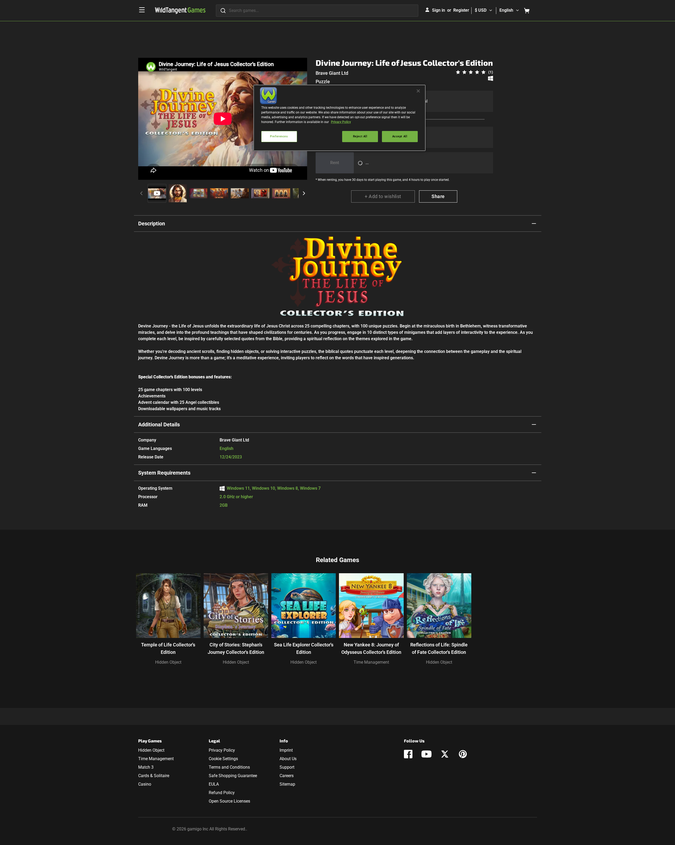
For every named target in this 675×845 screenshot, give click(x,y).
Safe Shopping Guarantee (233, 775)
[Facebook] (408, 754)
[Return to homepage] (180, 10)
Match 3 (146, 767)
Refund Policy (222, 792)
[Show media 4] (219, 193)
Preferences (279, 136)
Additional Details (159, 424)
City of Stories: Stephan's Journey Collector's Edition (236, 648)
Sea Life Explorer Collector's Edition (303, 648)
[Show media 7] (281, 193)
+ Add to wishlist (383, 196)
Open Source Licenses (229, 801)
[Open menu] (142, 10)
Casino (144, 784)
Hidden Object (168, 662)
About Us (288, 758)
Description (151, 223)
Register (461, 10)
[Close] (418, 91)
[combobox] (317, 11)
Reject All (360, 136)
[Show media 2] (177, 193)
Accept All (399, 136)
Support (287, 767)
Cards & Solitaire (153, 775)
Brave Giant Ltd (332, 73)
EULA (214, 784)
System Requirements (164, 473)
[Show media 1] (157, 193)
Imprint (286, 750)
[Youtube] (426, 754)
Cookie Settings (223, 758)
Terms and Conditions (229, 767)
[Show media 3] (198, 193)
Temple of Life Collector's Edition (168, 648)
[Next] (304, 193)
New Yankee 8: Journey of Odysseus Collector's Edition (371, 648)
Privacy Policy (222, 750)
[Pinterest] (463, 754)
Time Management (371, 662)
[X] (445, 754)
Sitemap (287, 784)
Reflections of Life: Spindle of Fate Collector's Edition (439, 648)
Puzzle (323, 81)
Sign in (438, 10)
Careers (287, 775)
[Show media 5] (239, 193)
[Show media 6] (260, 193)
